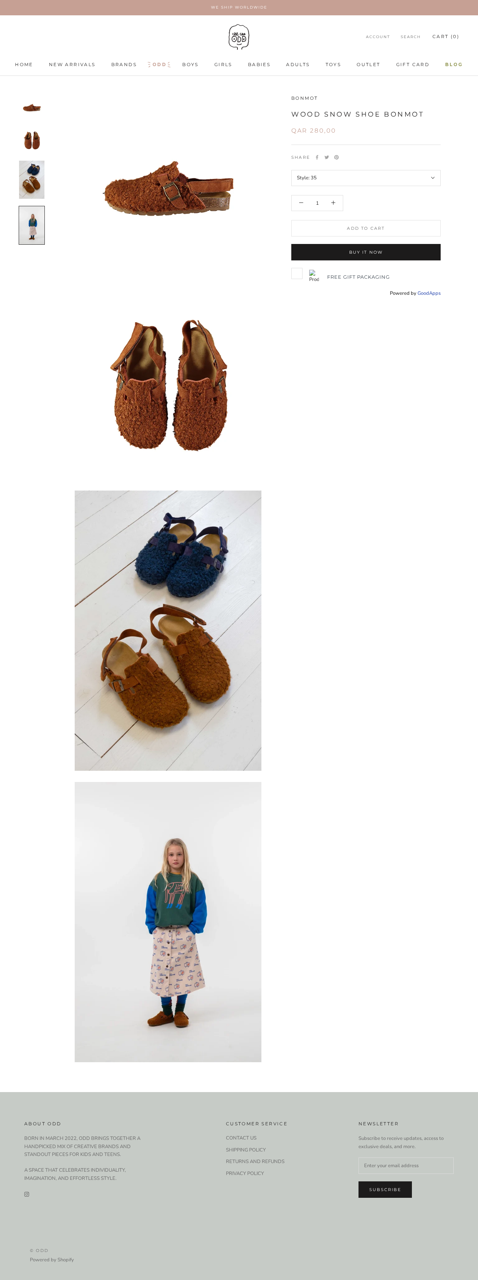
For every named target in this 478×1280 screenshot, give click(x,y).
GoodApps (429, 293)
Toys (333, 64)
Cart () (445, 36)
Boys (190, 64)
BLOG (454, 64)
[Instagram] (26, 1194)
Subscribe (385, 1189)
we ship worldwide (239, 7)
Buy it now (366, 252)
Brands (124, 64)
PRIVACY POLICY (245, 1173)
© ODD (39, 1250)
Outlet (368, 64)
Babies (259, 64)
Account (378, 36)
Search (411, 36)
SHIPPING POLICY (246, 1150)
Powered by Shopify (52, 1259)
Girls (223, 64)
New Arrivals (72, 64)
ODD (159, 64)
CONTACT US (241, 1138)
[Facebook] (317, 157)
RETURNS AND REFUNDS (255, 1161)
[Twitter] (327, 157)
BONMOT (304, 98)
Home (24, 64)
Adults (298, 64)
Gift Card (413, 64)
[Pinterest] (336, 157)
